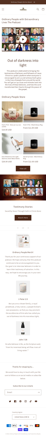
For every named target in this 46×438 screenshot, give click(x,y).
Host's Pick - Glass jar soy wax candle (11, 126)
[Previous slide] (17, 228)
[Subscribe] (38, 392)
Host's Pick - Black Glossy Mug (33, 125)
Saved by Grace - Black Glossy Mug (32, 157)
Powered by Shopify (35, 433)
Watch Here (23, 218)
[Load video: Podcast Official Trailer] (23, 39)
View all (23, 168)
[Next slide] (28, 228)
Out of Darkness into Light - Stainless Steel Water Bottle (11, 157)
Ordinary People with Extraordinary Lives (20, 433)
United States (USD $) (22, 417)
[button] (3, 9)
